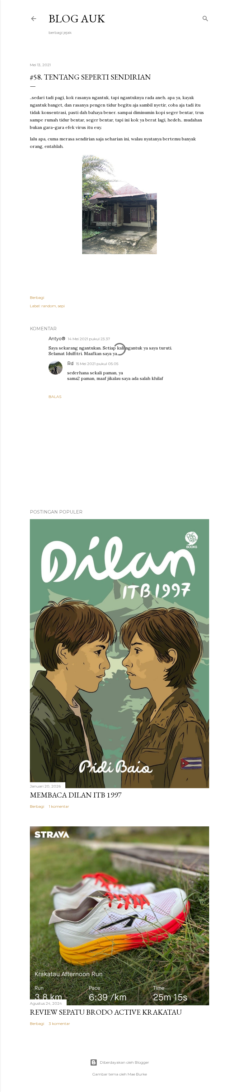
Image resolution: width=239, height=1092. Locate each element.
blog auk (77, 18)
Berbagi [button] (37, 297)
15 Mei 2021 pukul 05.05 (97, 363)
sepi (61, 306)
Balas (55, 396)
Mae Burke (137, 1074)
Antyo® (57, 338)
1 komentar (59, 806)
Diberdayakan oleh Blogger (124, 1062)
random (48, 306)
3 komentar (59, 1023)
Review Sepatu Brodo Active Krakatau (106, 1012)
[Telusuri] (205, 17)
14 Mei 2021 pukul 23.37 (89, 338)
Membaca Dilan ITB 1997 (76, 795)
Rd (70, 363)
